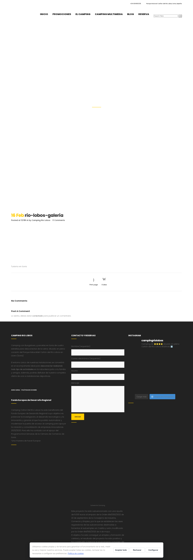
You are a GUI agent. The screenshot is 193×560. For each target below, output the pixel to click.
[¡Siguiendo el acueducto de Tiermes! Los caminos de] (162, 363)
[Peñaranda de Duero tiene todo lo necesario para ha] (148, 355)
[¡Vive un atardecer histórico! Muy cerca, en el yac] (162, 380)
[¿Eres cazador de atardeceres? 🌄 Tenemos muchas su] (148, 363)
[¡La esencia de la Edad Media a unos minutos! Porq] (175, 388)
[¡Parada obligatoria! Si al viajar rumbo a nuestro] (162, 371)
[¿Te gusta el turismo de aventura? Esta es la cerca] (134, 355)
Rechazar (137, 550)
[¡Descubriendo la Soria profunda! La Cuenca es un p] (175, 380)
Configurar (153, 550)
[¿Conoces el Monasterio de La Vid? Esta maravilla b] (134, 363)
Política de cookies (76, 553)
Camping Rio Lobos (41, 220)
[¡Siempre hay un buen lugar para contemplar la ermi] (134, 371)
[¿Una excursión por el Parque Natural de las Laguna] (162, 388)
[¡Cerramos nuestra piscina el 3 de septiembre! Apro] (162, 355)
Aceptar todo (121, 550)
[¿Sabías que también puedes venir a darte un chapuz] (175, 371)
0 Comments (59, 220)
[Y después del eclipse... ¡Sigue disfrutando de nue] (175, 363)
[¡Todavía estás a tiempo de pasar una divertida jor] (134, 380)
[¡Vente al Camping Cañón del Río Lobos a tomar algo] (134, 388)
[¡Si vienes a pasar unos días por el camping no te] (148, 388)
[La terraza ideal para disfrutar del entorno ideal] (175, 355)
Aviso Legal (15, 390)
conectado (37, 316)
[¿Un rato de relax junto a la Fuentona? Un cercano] (148, 380)
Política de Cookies (29, 390)
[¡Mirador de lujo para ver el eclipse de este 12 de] (148, 371)
